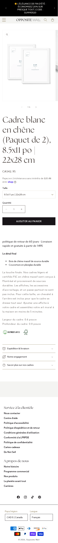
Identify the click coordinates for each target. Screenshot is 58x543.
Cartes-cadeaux (12, 447)
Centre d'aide (11, 418)
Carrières (8, 486)
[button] (4, 19)
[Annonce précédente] (5, 8)
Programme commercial (16, 471)
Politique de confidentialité (18, 442)
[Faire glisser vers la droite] (36, 107)
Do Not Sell (10, 452)
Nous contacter (12, 413)
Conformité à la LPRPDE (16, 437)
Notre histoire (11, 466)
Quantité (6, 202)
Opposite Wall (33, 539)
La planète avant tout (15, 481)
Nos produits (11, 476)
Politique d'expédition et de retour (22, 428)
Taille (5, 188)
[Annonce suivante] (54, 8)
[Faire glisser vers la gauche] (21, 107)
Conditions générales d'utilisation (21, 433)
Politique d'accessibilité (16, 423)
